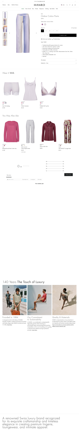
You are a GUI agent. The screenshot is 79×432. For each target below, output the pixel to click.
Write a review (68, 174)
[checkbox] (39, 179)
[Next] (18, 131)
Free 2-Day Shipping (47, 39)
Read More (9, 324)
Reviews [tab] (9, 175)
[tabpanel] (39, 187)
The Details (43, 60)
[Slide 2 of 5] (5, 22)
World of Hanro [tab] (15, 4)
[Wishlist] (69, 5)
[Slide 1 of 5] (5, 15)
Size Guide (74, 27)
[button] (55, 161)
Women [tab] (4, 4)
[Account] (72, 5)
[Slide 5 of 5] (5, 43)
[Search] (67, 5)
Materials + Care (44, 63)
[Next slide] (75, 1)
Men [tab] (9, 4)
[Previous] (4, 131)
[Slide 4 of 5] (5, 36)
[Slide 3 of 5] (5, 29)
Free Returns (39, 1)
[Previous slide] (3, 1)
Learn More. (34, 330)
